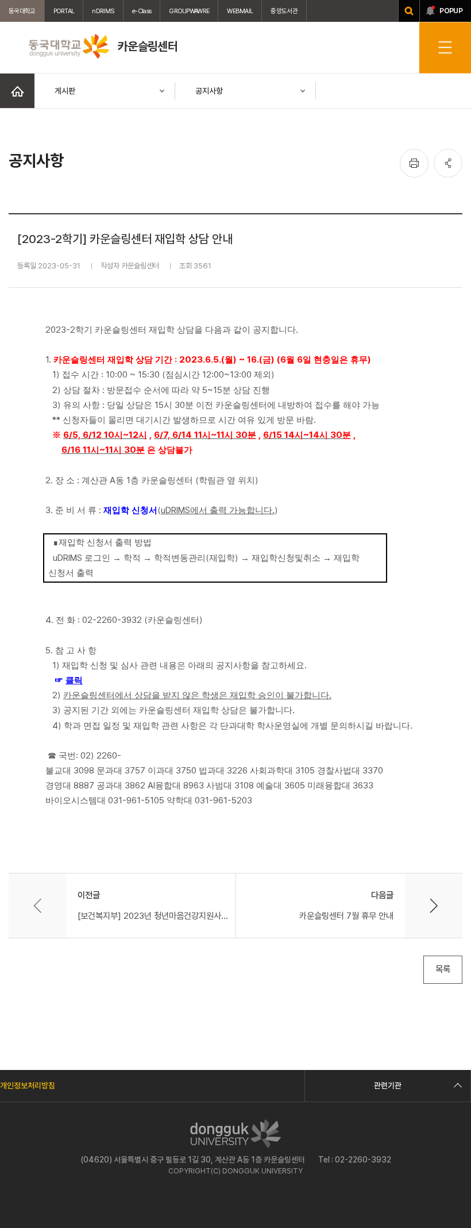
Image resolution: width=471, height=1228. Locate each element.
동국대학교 (22, 11)
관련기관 (387, 1085)
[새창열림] (409, 11)
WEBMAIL (240, 11)
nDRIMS (103, 11)
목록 (442, 969)
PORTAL (64, 11)
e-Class (141, 11)
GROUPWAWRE (189, 11)
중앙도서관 (284, 11)
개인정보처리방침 (27, 1085)
